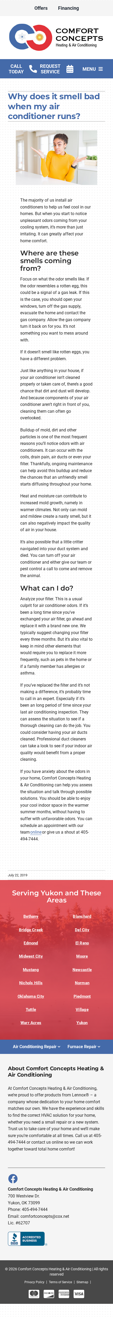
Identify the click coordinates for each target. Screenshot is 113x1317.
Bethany (30, 916)
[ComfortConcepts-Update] (56, 23)
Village (82, 1009)
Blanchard (82, 916)
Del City (82, 930)
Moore (82, 956)
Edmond (31, 943)
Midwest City (31, 956)
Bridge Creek (31, 930)
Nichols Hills (31, 983)
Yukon (82, 1022)
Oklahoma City (31, 996)
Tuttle (31, 1009)
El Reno (82, 943)
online (36, 832)
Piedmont (82, 996)
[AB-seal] (27, 1233)
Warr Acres (30, 1022)
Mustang (31, 969)
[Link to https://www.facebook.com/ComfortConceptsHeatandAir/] (12, 1178)
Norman (82, 983)
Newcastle (82, 969)
